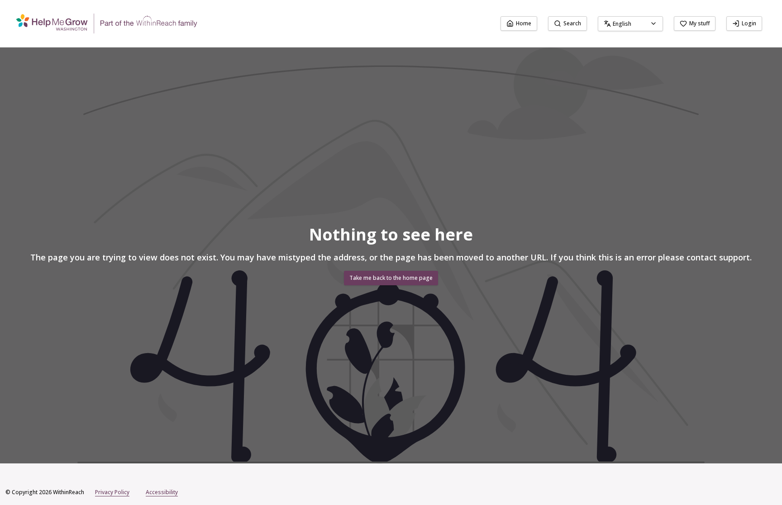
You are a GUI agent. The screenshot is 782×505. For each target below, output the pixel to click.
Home (523, 23)
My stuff (699, 23)
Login (749, 23)
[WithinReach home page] (106, 23)
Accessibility (162, 492)
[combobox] (630, 23)
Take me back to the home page (391, 278)
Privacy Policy (112, 492)
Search (572, 23)
